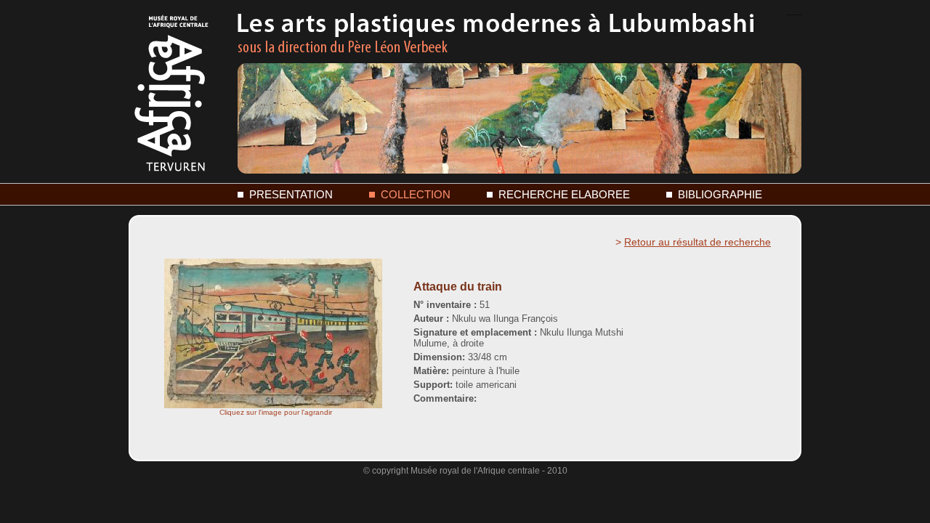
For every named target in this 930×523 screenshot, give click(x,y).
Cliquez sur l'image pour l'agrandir (275, 412)
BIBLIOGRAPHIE (720, 194)
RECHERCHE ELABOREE (564, 194)
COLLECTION (415, 194)
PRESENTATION (291, 194)
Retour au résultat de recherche (697, 242)
